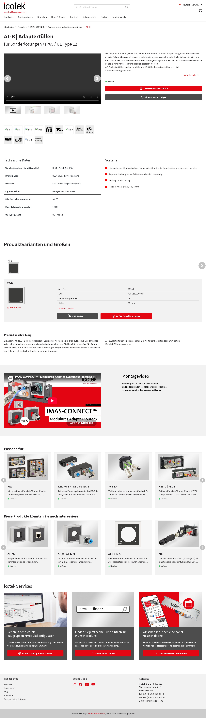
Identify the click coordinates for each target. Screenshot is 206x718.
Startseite (9, 26)
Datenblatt (15, 307)
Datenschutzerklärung (15, 699)
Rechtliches (11, 678)
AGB (6, 691)
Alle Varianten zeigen (155, 97)
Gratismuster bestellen (156, 88)
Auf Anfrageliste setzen (128, 316)
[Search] (127, 7)
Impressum (9, 688)
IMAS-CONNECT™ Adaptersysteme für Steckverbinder (56, 26)
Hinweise (8, 695)
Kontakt (8, 684)
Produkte (22, 26)
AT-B (88, 26)
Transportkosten (96, 713)
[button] (7, 78)
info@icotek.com (154, 700)
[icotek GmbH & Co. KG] (14, 8)
